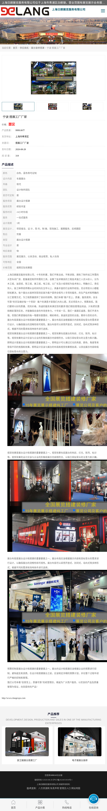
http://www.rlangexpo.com (13, 698)
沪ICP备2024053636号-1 (62, 780)
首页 (15, 48)
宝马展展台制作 (80, 760)
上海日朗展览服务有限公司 (48, 784)
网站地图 (75, 788)
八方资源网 (44, 788)
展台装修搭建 (37, 48)
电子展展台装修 (27, 760)
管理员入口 (65, 788)
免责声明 (54, 788)
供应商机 (24, 48)
